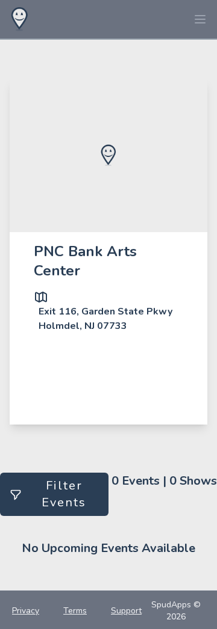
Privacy (25, 610)
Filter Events (64, 494)
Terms (75, 610)
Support (126, 610)
